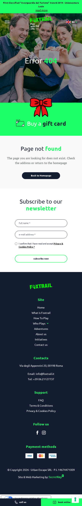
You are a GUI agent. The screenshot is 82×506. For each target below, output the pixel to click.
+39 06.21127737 (43, 379)
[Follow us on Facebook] (37, 433)
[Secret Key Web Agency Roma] (56, 477)
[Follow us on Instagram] (44, 433)
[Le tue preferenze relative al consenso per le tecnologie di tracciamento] (75, 499)
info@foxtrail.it (45, 373)
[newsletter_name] (41, 223)
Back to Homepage (41, 175)
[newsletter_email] (41, 234)
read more (41, 10)
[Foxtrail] (41, 23)
